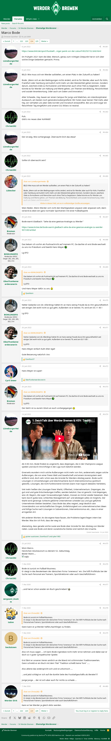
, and (42, 536)
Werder (6, 18)
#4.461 (105, 46)
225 (36, 41)
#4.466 (105, 176)
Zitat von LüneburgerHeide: (35, 181)
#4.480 (105, 686)
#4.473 (105, 387)
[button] (39, 18)
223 (26, 41)
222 (21, 41)
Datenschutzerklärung (84, 730)
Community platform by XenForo (42, 735)
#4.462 (105, 70)
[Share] (100, 46)
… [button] (17, 41)
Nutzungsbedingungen (63, 730)
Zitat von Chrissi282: (32, 613)
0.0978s (90, 739)
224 (31, 41)
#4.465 (105, 156)
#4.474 (105, 414)
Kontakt (48, 730)
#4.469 (105, 267)
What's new (31, 18)
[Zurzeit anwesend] (11, 377)
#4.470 (105, 300)
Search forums (18, 23)
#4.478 (105, 608)
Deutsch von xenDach (78, 735)
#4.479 (105, 633)
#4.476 (105, 564)
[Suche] (107, 18)
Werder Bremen (10, 730)
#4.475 (105, 543)
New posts (5, 23)
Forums (18, 18)
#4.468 (105, 240)
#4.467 (105, 217)
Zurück (7, 41)
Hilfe (96, 730)
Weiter (44, 41)
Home (102, 730)
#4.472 (105, 366)
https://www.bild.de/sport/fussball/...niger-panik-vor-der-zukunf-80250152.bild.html (61, 51)
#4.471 (105, 327)
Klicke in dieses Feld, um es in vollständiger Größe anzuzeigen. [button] (65, 203)
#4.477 (105, 584)
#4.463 (105, 112)
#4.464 (105, 132)
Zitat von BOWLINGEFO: (33, 272)
